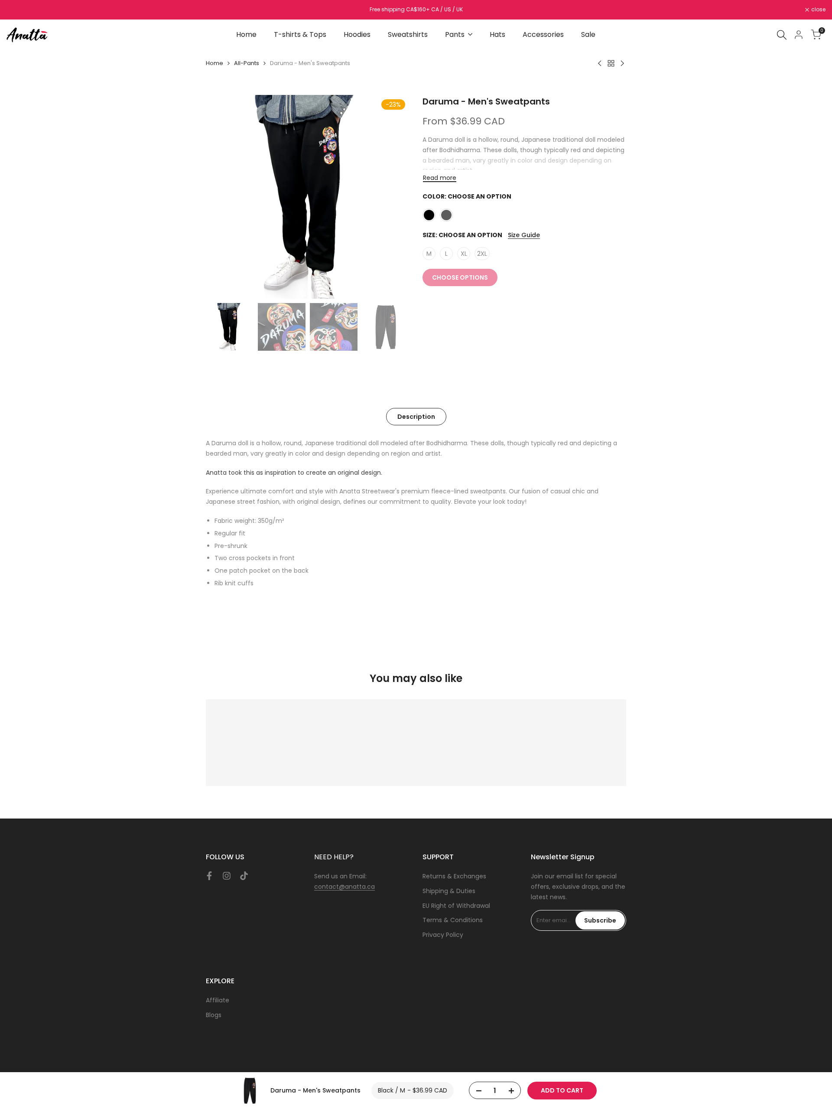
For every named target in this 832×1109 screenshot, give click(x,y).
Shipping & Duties (448, 891)
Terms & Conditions (452, 920)
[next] (392, 196)
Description (416, 416)
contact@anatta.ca (344, 886)
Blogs (213, 1015)
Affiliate (217, 1000)
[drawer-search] (781, 35)
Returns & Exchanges (454, 876)
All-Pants (246, 63)
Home (214, 63)
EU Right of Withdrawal (456, 905)
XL (464, 253)
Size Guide (524, 235)
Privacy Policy (442, 934)
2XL (482, 253)
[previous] (223, 196)
